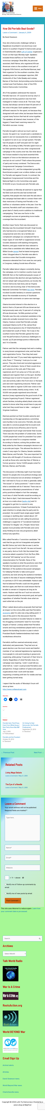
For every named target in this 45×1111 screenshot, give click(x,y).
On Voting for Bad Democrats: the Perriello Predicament (30, 725)
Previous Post (7, 752)
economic (7, 613)
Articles (6, 1072)
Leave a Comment (10, 32)
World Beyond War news (12, 1085)
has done (30, 290)
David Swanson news (11, 1079)
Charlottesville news (11, 1092)
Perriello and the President (11, 737)
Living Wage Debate (13, 772)
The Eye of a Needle (13, 784)
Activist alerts (8, 1065)
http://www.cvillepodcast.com (14, 689)
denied (16, 251)
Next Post (39, 752)
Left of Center (26, 52)
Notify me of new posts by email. (19, 893)
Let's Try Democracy (8, 13)
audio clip (26, 501)
